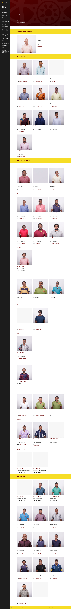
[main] (40, 12)
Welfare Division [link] (4, 52)
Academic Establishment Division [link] (6, 40)
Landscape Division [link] (5, 45)
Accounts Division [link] (5, 35)
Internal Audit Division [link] (5, 30)
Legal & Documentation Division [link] (5, 47)
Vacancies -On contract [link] (5, 12)
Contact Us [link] (3, 18)
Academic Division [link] (5, 38)
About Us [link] (3, 17)
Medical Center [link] (4, 49)
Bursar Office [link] (4, 24)
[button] (70, 1)
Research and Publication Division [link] (5, 26)
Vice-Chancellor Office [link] (5, 21)
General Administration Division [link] (5, 44)
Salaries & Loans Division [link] (4, 32)
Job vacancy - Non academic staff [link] (4, 15)
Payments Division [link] (5, 34)
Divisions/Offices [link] (4, 20)
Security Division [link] (4, 29)
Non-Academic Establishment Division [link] (5, 51)
